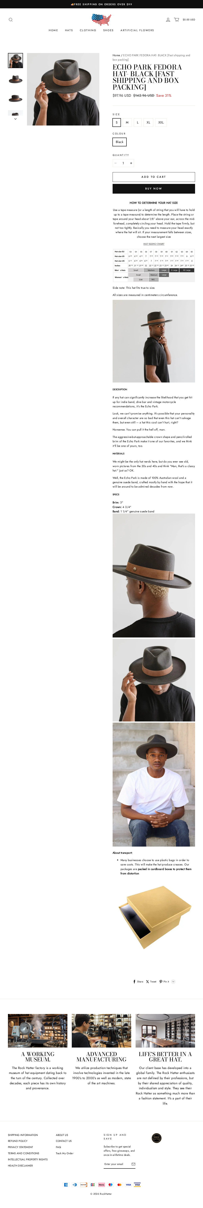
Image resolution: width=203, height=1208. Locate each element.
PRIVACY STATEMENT (20, 1147)
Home (53, 30)
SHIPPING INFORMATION (23, 1135)
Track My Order (65, 1153)
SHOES (108, 30)
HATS (69, 30)
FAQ (58, 1147)
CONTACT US (64, 1141)
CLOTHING (88, 30)
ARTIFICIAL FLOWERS (137, 30)
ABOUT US (62, 1135)
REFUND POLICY (17, 1141)
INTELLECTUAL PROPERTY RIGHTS (28, 1159)
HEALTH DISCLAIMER (20, 1165)
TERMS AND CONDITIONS (23, 1153)
